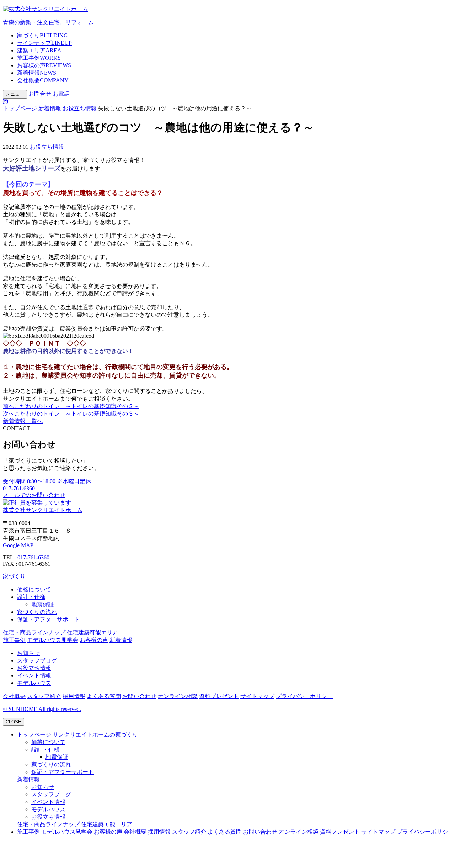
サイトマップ (257, 696)
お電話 (61, 94)
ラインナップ (44, 43)
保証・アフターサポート (48, 619)
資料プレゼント (219, 696)
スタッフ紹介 (44, 696)
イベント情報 (34, 676)
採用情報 (74, 696)
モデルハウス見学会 (52, 640)
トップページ (20, 108)
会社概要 (43, 80)
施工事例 (39, 58)
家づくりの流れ (37, 612)
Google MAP (18, 545)
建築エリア (39, 50)
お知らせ (28, 653)
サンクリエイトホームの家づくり (95, 735)
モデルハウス (34, 683)
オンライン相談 (178, 696)
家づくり (42, 35)
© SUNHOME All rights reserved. (42, 709)
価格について (34, 589)
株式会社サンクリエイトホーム (42, 510)
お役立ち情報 (80, 108)
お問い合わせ (139, 696)
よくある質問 (104, 696)
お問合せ (39, 94)
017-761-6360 (33, 557)
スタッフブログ (37, 661)
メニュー (15, 94)
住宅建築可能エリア (92, 632)
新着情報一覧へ (23, 421)
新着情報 (36, 73)
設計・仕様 (31, 597)
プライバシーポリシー (304, 696)
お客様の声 (44, 65)
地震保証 (42, 604)
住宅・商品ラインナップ (34, 632)
